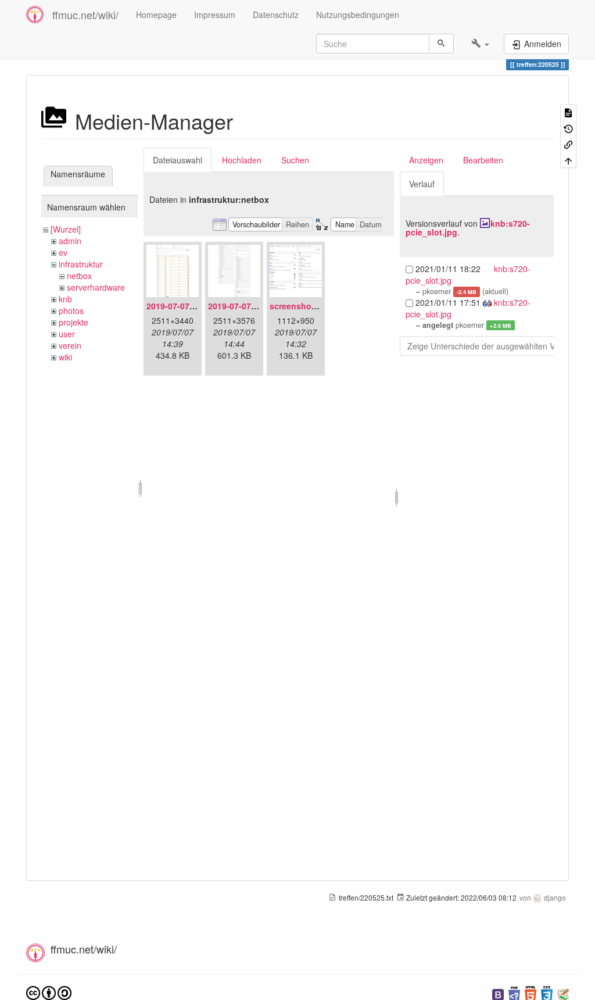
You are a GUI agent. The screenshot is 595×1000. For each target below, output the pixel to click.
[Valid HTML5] (530, 993)
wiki (65, 357)
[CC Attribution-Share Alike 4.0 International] (48, 992)
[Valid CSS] (547, 993)
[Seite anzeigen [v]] (568, 112)
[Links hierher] (568, 144)
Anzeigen (426, 160)
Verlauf (422, 184)
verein (70, 345)
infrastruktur (81, 264)
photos (71, 310)
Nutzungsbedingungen (357, 14)
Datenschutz (276, 14)
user (67, 334)
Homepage (156, 14)
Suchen (295, 160)
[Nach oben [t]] (568, 159)
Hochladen (241, 160)
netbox (79, 275)
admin (70, 241)
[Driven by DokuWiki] (563, 993)
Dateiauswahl (177, 160)
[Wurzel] (66, 229)
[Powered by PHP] (514, 993)
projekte (73, 322)
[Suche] (441, 43)
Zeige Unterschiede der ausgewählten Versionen (496, 346)
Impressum (214, 14)
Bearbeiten (483, 160)
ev (63, 252)
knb (65, 299)
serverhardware (96, 287)
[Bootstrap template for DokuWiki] (498, 993)
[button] (480, 43)
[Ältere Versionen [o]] (568, 127)
